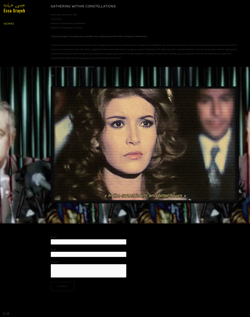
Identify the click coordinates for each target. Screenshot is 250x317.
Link (52, 75)
